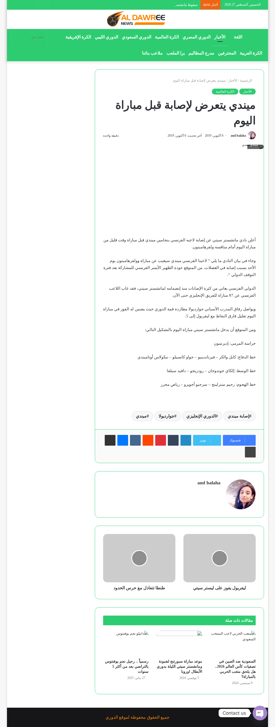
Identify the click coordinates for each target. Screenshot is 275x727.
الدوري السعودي (136, 37)
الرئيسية (246, 80)
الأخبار (219, 37)
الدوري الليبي (106, 37)
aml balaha (238, 135)
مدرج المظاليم (201, 53)
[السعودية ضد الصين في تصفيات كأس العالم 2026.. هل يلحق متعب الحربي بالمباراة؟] (233, 643)
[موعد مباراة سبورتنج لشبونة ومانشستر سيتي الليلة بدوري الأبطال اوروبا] (179, 643)
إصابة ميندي (238, 416)
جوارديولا (166, 416)
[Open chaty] (260, 713)
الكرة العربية (251, 53)
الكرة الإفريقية (78, 37)
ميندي (141, 416)
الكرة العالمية (167, 37)
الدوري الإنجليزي (201, 416)
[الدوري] (137, 19)
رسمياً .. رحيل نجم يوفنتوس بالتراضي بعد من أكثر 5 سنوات (127, 666)
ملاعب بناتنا (152, 53)
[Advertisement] (179, 196)
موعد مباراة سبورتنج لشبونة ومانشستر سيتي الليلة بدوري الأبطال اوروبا (179, 666)
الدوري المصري (197, 37)
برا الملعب (176, 53)
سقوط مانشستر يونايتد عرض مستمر (170, 5)
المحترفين (227, 53)
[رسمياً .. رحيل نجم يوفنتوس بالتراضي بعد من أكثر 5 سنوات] (126, 643)
